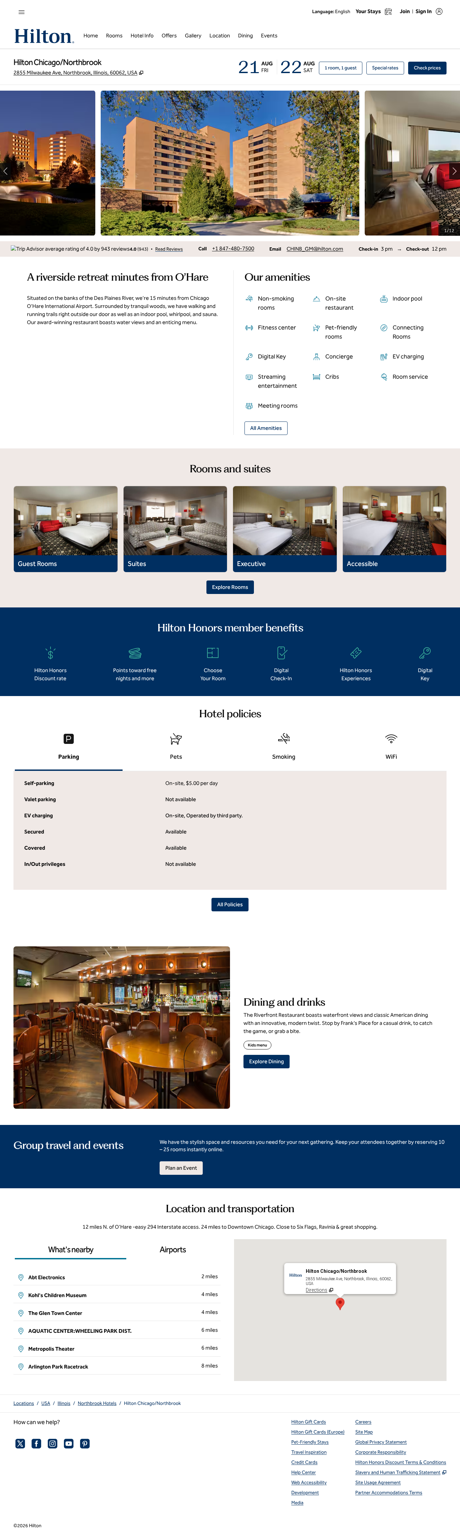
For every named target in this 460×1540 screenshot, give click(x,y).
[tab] (69, 749)
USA (45, 1403)
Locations (23, 1403)
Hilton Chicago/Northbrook (152, 1403)
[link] (233, 248)
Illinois (64, 1403)
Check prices (430, 68)
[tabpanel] (230, 830)
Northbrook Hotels (97, 1403)
